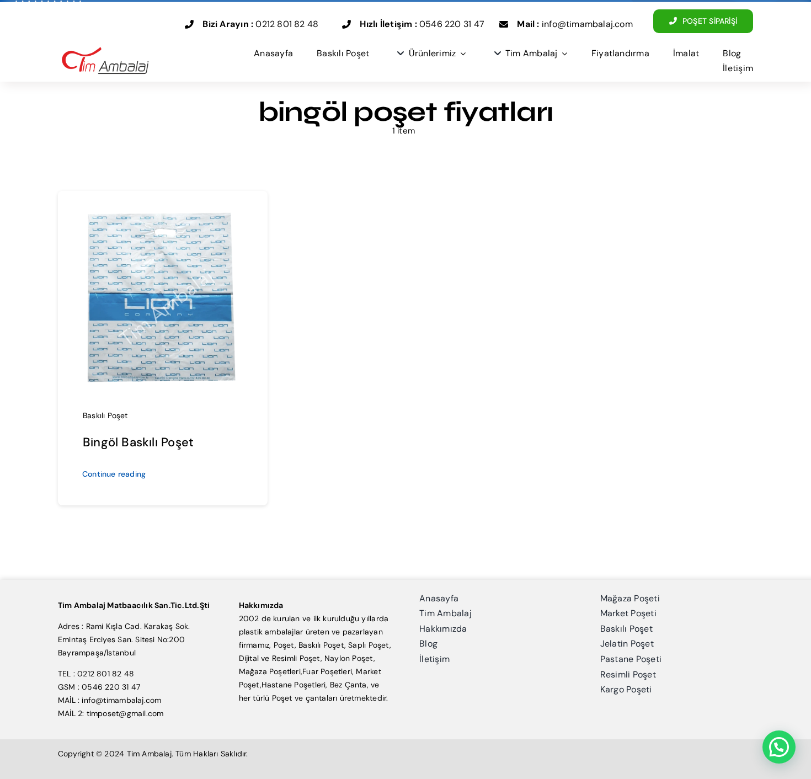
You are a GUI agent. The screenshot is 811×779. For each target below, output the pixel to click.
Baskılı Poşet (105, 415)
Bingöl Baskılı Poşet (138, 442)
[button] (779, 747)
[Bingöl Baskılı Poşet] (163, 211)
